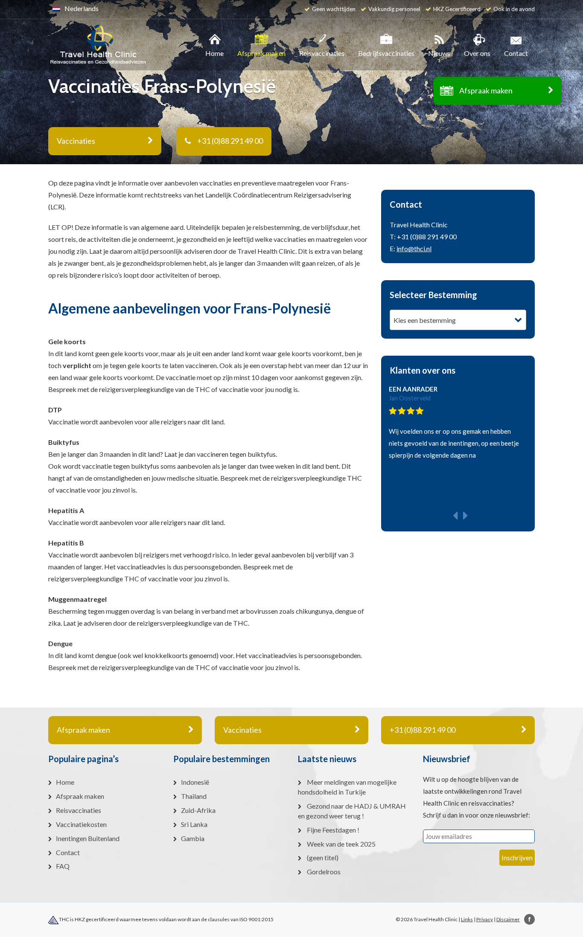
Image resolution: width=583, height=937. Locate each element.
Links (467, 919)
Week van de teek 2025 (341, 844)
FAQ (63, 866)
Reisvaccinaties (321, 53)
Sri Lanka (194, 824)
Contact (516, 53)
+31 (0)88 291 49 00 (230, 140)
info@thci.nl (413, 248)
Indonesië (195, 782)
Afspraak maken (486, 90)
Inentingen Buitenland (88, 838)
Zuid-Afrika (198, 810)
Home (214, 53)
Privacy (484, 919)
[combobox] (458, 320)
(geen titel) (322, 857)
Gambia (192, 838)
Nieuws (439, 53)
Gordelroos (324, 871)
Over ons (477, 53)
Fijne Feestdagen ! (333, 830)
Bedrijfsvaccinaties (386, 53)
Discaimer (508, 919)
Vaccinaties (242, 729)
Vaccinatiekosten (81, 824)
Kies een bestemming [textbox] (425, 320)
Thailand (194, 796)
